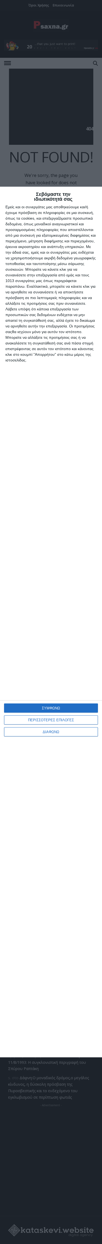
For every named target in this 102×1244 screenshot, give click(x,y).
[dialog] (51, 622)
